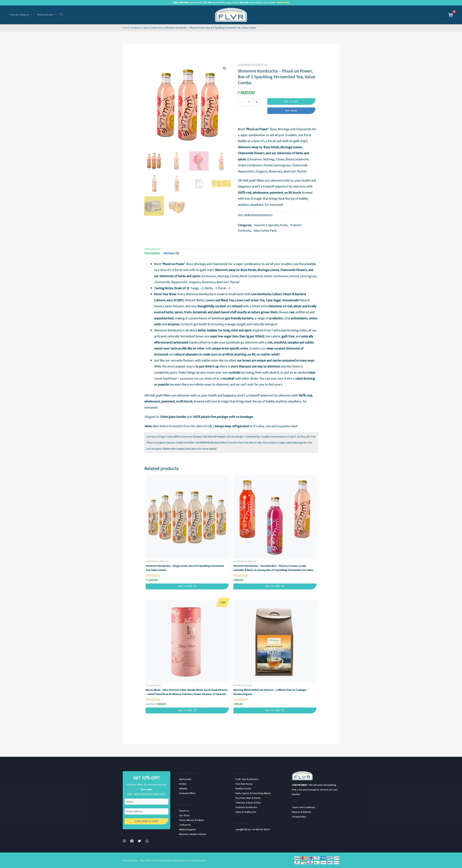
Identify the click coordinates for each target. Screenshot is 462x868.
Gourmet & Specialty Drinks (271, 225)
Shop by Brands (45, 15)
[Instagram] (124, 841)
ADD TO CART (185, 586)
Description (152, 253)
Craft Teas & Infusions (247, 779)
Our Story (184, 815)
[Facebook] (132, 841)
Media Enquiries (187, 829)
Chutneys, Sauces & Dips (248, 803)
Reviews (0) (171, 253)
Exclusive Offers (187, 793)
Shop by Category (19, 15)
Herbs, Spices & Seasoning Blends (253, 793)
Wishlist (183, 789)
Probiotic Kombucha (246, 807)
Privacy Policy (299, 817)
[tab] (152, 253)
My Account (185, 779)
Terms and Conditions (303, 807)
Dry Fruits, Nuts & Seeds (248, 798)
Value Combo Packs (265, 230)
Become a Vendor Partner (192, 834)
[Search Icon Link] (61, 15)
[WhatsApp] (147, 841)
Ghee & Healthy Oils (246, 812)
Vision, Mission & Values (191, 820)
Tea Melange (153, 685)
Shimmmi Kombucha (253, 65)
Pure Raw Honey (244, 784)
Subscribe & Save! (146, 821)
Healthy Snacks (243, 789)
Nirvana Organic (243, 685)
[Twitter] (139, 841)
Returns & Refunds (301, 812)
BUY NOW (291, 111)
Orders (183, 784)
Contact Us (185, 825)
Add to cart (291, 101)
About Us (184, 811)
